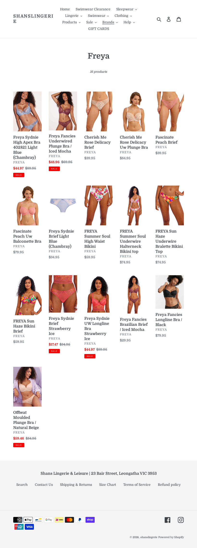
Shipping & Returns (76, 485)
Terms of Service (137, 485)
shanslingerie (33, 19)
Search (22, 485)
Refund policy (169, 485)
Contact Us (44, 485)
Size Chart (107, 485)
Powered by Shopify (171, 537)
